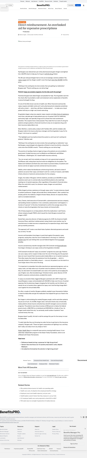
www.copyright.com (51, 375)
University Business (54, 450)
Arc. (31, 454)
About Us (37, 429)
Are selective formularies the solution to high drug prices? (39, 349)
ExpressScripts (62, 245)
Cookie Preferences (60, 454)
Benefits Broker (4, 429)
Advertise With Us (39, 431)
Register (78, 5)
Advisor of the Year (4, 440)
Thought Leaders (63, 1)
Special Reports (4, 435)
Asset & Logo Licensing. (61, 377)
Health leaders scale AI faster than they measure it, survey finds (38, 396)
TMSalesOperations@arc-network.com (32, 377)
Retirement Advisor (4, 433)
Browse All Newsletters (69, 447)
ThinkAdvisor (7, 448)
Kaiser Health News (24, 330)
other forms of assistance (61, 114)
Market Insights (22, 22)
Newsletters (71, 5)
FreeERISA (41, 1)
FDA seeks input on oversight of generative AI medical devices (37, 401)
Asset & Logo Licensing (40, 433)
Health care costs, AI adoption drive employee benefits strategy (38, 391)
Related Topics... (27, 360)
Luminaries (2, 438)
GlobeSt (51, 448)
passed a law (22, 240)
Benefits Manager (4, 431)
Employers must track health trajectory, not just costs (35, 393)
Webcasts (28, 1)
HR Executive (32, 450)
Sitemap (19, 440)
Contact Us (37, 435)
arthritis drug (49, 74)
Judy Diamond (34, 1)
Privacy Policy (52, 454)
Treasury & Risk (60, 448)
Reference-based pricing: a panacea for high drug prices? (39, 342)
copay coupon (22, 80)
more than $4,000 (56, 80)
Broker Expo (9, 5)
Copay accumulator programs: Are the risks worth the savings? (42, 92)
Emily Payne (26, 31)
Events (19, 435)
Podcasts (22, 1)
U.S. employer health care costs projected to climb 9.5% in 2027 (38, 398)
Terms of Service (45, 454)
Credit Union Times (41, 448)
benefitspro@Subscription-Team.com (9, 422)
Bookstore (56, 1)
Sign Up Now (74, 443)
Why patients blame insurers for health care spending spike (37, 388)
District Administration (42, 450)
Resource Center (48, 1)
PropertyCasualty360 (18, 448)
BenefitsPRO (30, 448)
